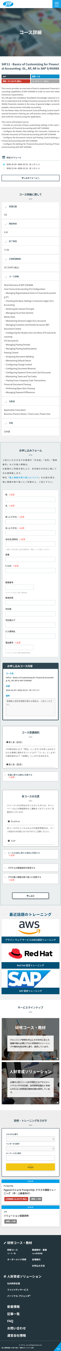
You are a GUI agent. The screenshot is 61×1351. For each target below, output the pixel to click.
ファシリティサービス (17, 1289)
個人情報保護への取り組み (10, 1348)
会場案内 (36, 1259)
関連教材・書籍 (39, 1249)
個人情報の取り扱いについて (24, 477)
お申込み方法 (38, 1265)
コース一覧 (11, 1253)
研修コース (12, 1249)
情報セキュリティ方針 (27, 1348)
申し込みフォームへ (30, 178)
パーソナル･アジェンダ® (19, 1295)
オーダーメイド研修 (16, 1259)
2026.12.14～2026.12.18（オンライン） (24, 168)
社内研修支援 (13, 1283)
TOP (58, 1349)
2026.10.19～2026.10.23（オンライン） (24, 164)
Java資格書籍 (37, 1253)
